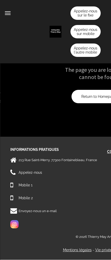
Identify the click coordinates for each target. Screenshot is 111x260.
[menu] (8, 13)
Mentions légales (77, 250)
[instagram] (14, 225)
